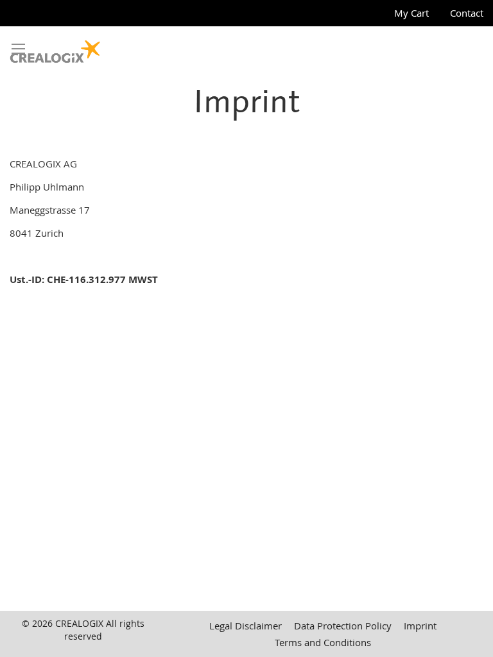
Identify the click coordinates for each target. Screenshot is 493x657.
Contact (466, 12)
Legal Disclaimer (245, 625)
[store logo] (55, 49)
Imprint (420, 625)
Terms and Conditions (323, 642)
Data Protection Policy (343, 625)
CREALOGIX (79, 623)
